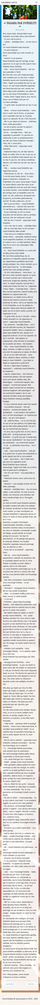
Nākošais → (32, 984)
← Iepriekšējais (9, 984)
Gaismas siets (9, 2)
